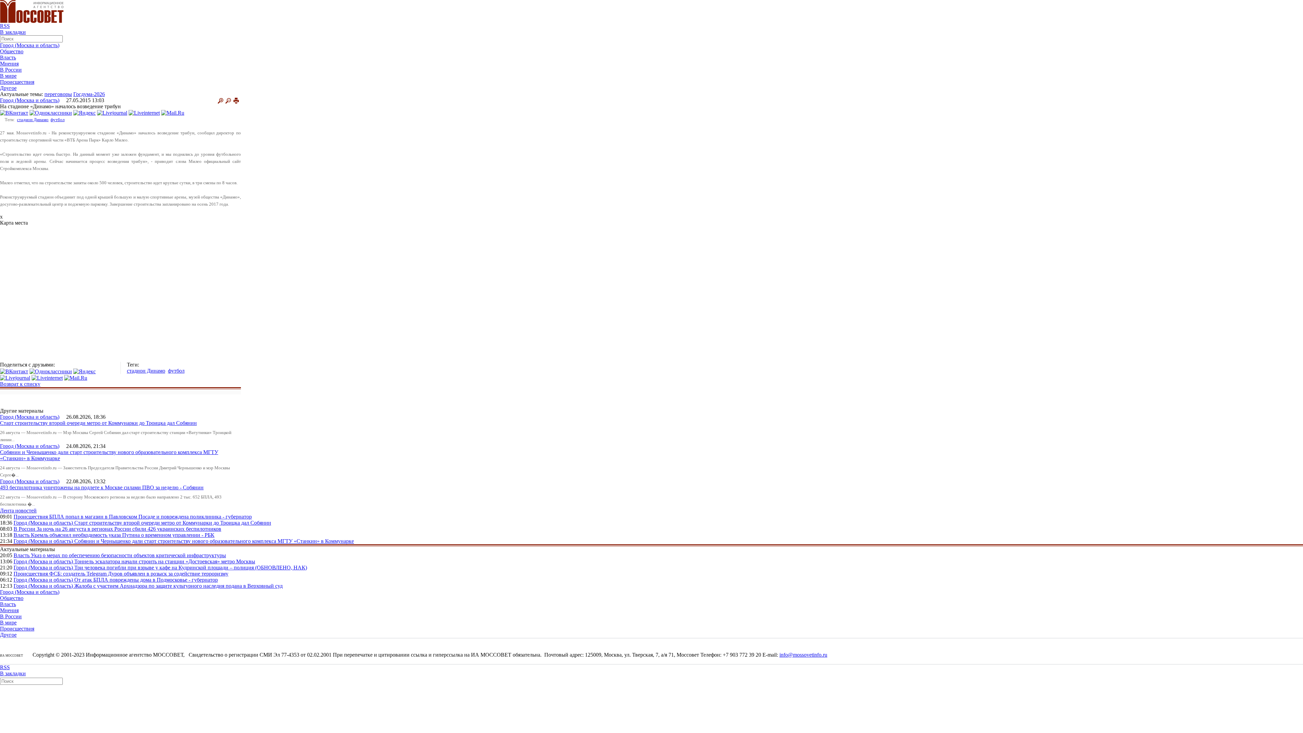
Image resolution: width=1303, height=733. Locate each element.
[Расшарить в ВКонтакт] (14, 112)
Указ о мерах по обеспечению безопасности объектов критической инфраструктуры (128, 555)
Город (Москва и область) (29, 45)
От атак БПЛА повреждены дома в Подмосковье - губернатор (146, 580)
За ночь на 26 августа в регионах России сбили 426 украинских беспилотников (129, 529)
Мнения (9, 64)
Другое (8, 88)
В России (11, 70)
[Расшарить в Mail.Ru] (172, 112)
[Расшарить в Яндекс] (84, 112)
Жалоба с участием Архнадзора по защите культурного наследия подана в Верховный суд (178, 586)
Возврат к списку (20, 384)
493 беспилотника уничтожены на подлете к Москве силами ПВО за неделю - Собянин (102, 487)
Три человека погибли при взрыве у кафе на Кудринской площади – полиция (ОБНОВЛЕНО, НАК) (190, 567)
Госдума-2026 (89, 94)
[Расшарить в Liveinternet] (144, 112)
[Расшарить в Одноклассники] (51, 112)
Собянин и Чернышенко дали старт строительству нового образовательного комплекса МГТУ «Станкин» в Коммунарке (214, 541)
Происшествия (17, 82)
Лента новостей (18, 510)
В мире (8, 76)
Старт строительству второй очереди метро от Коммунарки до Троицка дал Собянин (98, 423)
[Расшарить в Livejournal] (112, 112)
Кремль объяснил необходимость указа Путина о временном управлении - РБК (122, 535)
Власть (8, 57)
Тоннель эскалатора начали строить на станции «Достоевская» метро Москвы (164, 561)
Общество (11, 51)
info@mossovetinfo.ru (803, 655)
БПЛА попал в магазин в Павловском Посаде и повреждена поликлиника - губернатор (150, 517)
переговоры (58, 94)
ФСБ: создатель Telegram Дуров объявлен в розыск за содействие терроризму (138, 574)
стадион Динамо (33, 119)
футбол (57, 119)
